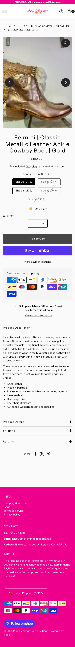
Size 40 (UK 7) (36, 199)
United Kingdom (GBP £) (28, 593)
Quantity (8, 215)
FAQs (7, 506)
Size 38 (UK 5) (24, 190)
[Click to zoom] (65, 43)
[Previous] (9, 82)
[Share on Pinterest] (49, 454)
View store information (38, 315)
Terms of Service (14, 510)
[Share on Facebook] (36, 454)
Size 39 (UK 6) (49, 190)
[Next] (65, 82)
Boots (17, 26)
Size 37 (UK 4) (49, 181)
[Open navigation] (5, 11)
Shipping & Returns (15, 503)
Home (7, 26)
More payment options (37, 261)
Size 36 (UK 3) (24, 181)
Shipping (31, 166)
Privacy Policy (12, 514)
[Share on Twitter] (42, 454)
